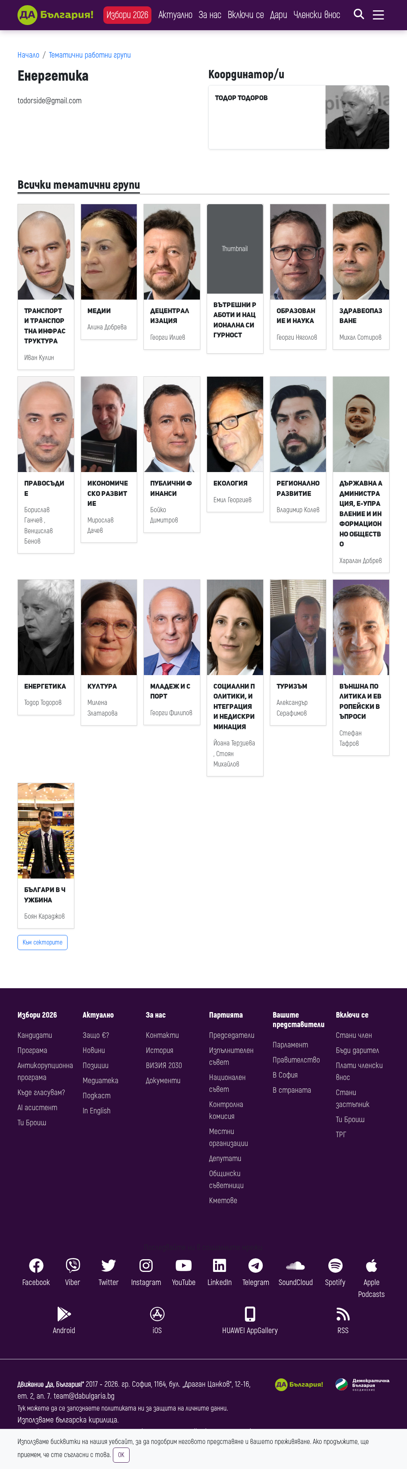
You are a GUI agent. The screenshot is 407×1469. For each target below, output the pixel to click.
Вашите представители (299, 1020)
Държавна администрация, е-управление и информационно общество (360, 513)
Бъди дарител (357, 1050)
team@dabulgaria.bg (84, 1396)
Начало (28, 55)
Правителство (296, 1060)
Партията (226, 1015)
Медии (99, 311)
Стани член (354, 1035)
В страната (292, 1090)
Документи (163, 1081)
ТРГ (341, 1135)
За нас (210, 15)
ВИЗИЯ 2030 (164, 1065)
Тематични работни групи (90, 55)
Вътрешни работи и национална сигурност (234, 320)
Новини (94, 1050)
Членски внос (317, 15)
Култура (102, 686)
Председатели (231, 1035)
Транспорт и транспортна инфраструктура (45, 326)
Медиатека (100, 1081)
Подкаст (96, 1096)
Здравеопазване (360, 316)
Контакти (162, 1035)
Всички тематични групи (78, 185)
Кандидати (34, 1035)
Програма (32, 1050)
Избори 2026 (127, 15)
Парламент (290, 1045)
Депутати (225, 1158)
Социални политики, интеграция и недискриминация (234, 706)
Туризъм (292, 686)
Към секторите (42, 942)
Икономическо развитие (107, 493)
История (159, 1050)
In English (96, 1111)
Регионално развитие (298, 488)
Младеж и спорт (170, 691)
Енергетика (45, 686)
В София (285, 1075)
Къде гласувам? (41, 1092)
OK (121, 1455)
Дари (278, 15)
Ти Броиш (31, 1123)
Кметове (223, 1201)
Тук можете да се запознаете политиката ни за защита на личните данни (122, 1408)
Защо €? (96, 1035)
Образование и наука (296, 316)
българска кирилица (86, 1420)
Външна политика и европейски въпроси (360, 701)
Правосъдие (44, 488)
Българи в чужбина (45, 895)
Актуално (175, 15)
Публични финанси (171, 488)
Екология (230, 483)
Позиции (96, 1065)
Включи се (246, 15)
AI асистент (37, 1108)
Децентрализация (169, 316)
